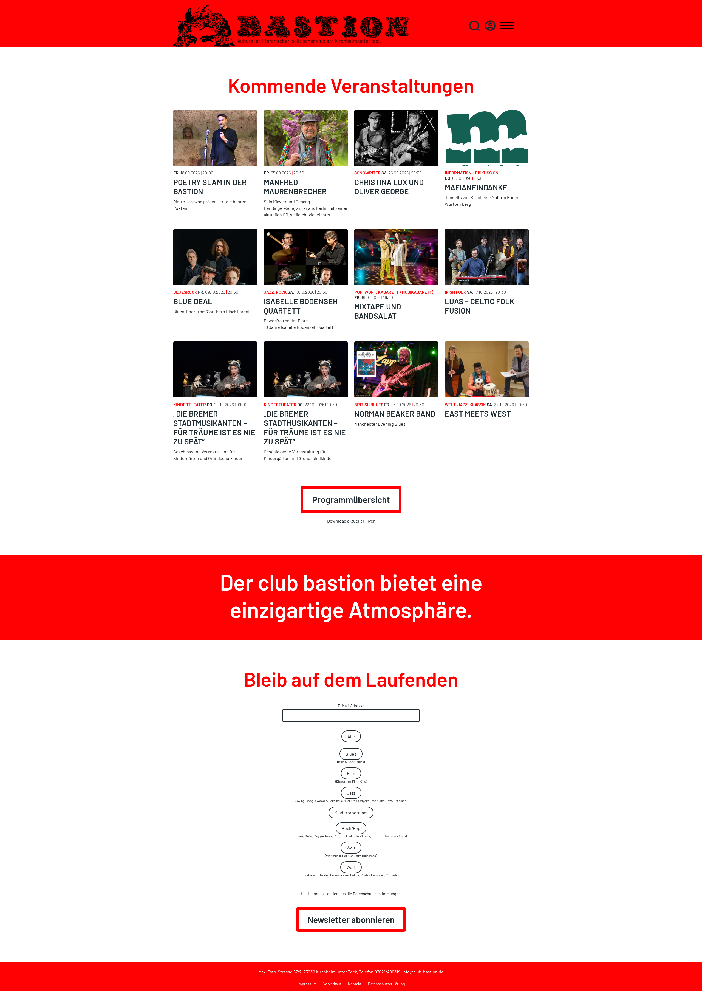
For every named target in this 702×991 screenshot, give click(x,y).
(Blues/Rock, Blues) (351, 757)
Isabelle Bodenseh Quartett (301, 306)
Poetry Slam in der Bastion (210, 186)
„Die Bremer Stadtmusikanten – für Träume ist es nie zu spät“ (214, 427)
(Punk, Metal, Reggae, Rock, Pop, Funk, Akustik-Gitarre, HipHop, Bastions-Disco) (351, 832)
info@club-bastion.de (423, 971)
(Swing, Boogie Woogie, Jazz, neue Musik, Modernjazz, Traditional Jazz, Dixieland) (351, 796)
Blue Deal (192, 301)
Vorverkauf (332, 983)
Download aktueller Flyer (351, 520)
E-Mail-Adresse (351, 706)
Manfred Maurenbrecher (295, 186)
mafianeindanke (476, 187)
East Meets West (478, 413)
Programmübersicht (351, 499)
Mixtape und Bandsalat (377, 311)
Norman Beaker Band (394, 413)
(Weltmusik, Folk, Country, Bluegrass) (351, 851)
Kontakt (354, 983)
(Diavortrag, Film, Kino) (351, 777)
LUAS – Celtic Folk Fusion (479, 306)
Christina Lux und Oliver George (389, 186)
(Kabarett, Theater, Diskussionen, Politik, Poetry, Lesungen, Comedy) (351, 871)
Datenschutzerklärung (386, 983)
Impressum (307, 983)
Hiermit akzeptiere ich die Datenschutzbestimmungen (354, 893)
